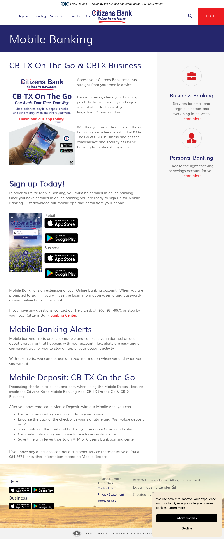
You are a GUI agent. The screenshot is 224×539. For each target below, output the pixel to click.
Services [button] (56, 16)
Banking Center (63, 315)
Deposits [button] (24, 16)
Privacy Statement (112, 495)
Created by (145, 494)
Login (211, 16)
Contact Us (106, 489)
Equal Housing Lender (154, 487)
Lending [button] (40, 16)
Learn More (191, 119)
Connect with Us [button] (78, 16)
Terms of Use (107, 501)
